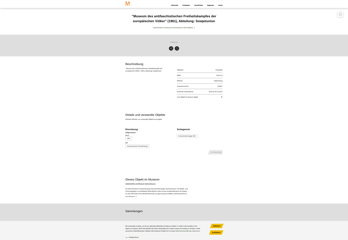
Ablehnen (216, 226)
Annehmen (216, 232)
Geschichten (198, 5)
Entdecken (186, 5)
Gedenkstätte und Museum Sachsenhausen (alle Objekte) (173, 28)
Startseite (174, 5)
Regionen (210, 5)
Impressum (196, 231)
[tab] (174, 237)
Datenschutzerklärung (183, 231)
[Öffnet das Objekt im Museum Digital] (221, 97)
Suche (220, 5)
